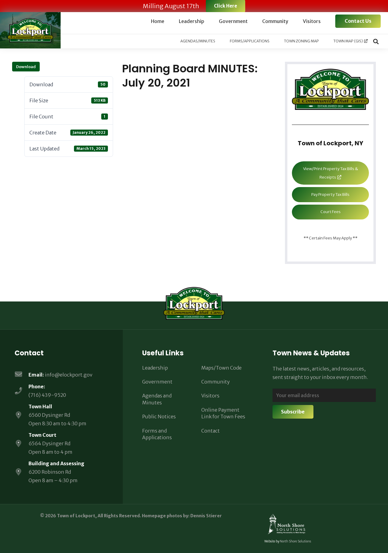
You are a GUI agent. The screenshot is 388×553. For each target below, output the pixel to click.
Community (215, 382)
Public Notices (159, 416)
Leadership (155, 368)
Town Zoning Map (301, 41)
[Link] (30, 30)
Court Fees (330, 211)
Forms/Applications (249, 41)
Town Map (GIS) (348, 41)
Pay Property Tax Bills (330, 194)
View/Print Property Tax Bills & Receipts (330, 173)
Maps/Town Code (221, 368)
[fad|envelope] (21, 374)
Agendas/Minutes (197, 41)
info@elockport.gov (68, 375)
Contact (210, 431)
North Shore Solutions (295, 541)
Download (26, 66)
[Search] (376, 41)
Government (157, 382)
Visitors (210, 396)
